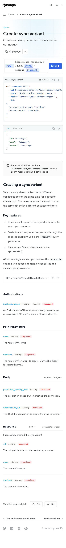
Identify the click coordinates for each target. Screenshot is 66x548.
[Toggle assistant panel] (56, 5)
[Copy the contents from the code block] (53, 80)
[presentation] (33, 102)
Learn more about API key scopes (29, 171)
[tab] (8, 128)
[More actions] (61, 5)
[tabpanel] (33, 142)
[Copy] (45, 66)
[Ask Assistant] (59, 80)
